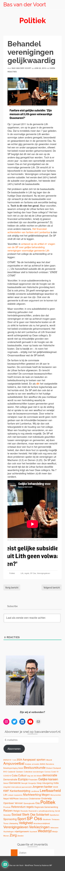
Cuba (15, 775)
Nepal (6, 798)
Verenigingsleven (43, 573)
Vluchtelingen (8, 831)
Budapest (57, 768)
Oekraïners (23, 798)
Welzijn (55, 831)
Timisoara (55, 819)
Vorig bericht (11, 587)
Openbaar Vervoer (13, 803)
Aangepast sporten (34, 759)
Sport (21, 818)
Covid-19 (54, 771)
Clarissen (19, 771)
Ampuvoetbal (13, 763)
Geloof (5, 783)
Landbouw (35, 791)
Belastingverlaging (10, 768)
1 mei (14, 760)
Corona (47, 771)
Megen (46, 794)
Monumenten (55, 795)
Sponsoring (10, 819)
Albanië (49, 760)
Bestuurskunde (35, 767)
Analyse (28, 764)
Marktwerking (32, 794)
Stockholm (47, 819)
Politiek (12, 573)
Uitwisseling (13, 823)
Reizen (8, 810)
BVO (5, 771)
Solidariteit (42, 814)
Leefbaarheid (50, 790)
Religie (16, 810)
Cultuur (22, 775)
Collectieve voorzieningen (34, 771)
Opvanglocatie (29, 803)
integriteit (6, 787)
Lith (22, 573)
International (16, 787)
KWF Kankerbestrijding (16, 790)
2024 (19, 759)
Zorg (13, 834)
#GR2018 (7, 760)
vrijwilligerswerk (21, 831)
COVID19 (7, 775)
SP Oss (33, 573)
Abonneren (14, 748)
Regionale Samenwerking (46, 806)
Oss (37, 803)
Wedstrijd (45, 830)
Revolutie (24, 811)
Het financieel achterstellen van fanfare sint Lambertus (29, 230)
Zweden (20, 835)
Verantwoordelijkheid (41, 823)
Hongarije (32, 783)
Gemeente (14, 783)
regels (26, 573)
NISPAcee (14, 798)
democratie (49, 775)
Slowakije (7, 815)
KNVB (55, 787)
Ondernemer (34, 798)
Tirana (5, 823)
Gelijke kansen (48, 779)
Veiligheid (26, 822)
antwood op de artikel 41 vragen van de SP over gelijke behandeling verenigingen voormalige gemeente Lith (31, 247)
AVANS (42, 764)
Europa (23, 779)
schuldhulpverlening (46, 811)
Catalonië (11, 771)
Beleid (20, 768)
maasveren (18, 795)
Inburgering (47, 783)
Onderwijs (46, 798)
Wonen (6, 835)
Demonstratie (10, 779)
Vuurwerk (33, 831)
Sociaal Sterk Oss (23, 814)
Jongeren (38, 787)
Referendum (18, 806)
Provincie (6, 807)
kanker (48, 787)
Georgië (24, 783)
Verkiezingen (39, 826)
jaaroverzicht (27, 787)
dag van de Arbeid (34, 775)
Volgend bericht (52, 587)
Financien (33, 779)
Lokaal (10, 795)
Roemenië (32, 811)
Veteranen (54, 827)
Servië (57, 811)
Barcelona (50, 764)
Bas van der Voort (24, 4)
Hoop (39, 783)
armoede (35, 764)
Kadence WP (47, 865)
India (56, 783)
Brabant (49, 768)
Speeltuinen (54, 815)
